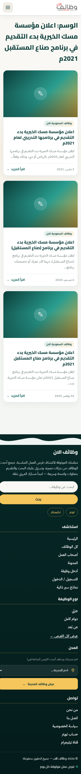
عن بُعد (73, 627)
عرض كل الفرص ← (64, 636)
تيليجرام (56, 512)
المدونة (73, 563)
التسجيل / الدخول (65, 579)
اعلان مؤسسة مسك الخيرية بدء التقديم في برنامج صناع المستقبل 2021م (44, 358)
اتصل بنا (72, 718)
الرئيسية (72, 538)
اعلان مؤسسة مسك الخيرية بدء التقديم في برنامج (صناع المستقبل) (42, 244)
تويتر (72, 512)
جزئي (75, 611)
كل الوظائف (70, 546)
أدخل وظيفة (69, 571)
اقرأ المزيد (16, 169)
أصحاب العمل (68, 555)
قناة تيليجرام (69, 742)
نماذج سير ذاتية (67, 587)
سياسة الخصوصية (65, 726)
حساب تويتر (70, 734)
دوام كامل (71, 619)
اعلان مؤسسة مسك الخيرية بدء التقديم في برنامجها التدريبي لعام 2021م (44, 137)
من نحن (72, 710)
